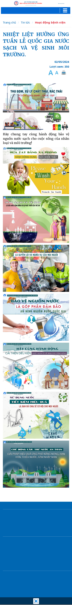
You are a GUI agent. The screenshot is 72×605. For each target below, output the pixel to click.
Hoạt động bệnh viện (50, 22)
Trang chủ (9, 22)
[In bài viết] (63, 73)
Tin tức (25, 22)
